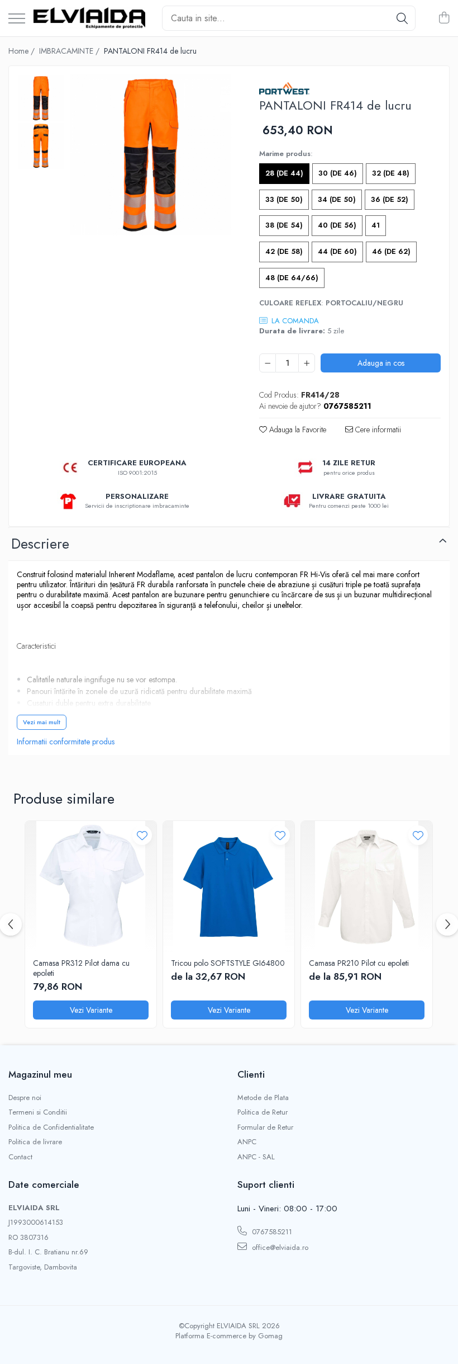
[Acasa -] (89, 18)
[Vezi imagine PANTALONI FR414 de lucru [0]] (41, 98)
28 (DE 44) (284, 173)
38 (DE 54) (284, 225)
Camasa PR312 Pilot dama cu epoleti (81, 968)
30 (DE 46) (337, 173)
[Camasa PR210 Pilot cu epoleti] (366, 886)
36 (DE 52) (389, 199)
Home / (22, 50)
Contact (20, 1157)
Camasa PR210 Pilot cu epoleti (359, 963)
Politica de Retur (262, 1112)
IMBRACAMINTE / (70, 50)
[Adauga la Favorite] (142, 835)
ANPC (246, 1142)
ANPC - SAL (256, 1157)
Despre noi (24, 1098)
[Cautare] (402, 18)
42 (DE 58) (284, 251)
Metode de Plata (263, 1098)
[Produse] (17, 19)
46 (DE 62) (391, 251)
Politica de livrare (35, 1142)
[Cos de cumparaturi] (444, 18)
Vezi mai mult (41, 722)
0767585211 (271, 1231)
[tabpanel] (150, 154)
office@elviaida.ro (279, 1247)
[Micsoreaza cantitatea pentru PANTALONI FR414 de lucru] (267, 362)
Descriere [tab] (40, 543)
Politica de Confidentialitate (51, 1127)
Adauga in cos (380, 363)
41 (375, 225)
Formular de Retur (265, 1127)
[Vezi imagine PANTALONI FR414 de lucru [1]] (41, 145)
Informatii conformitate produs (66, 742)
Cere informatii (377, 429)
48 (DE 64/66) (291, 277)
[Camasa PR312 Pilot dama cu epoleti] (90, 886)
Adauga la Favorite (296, 429)
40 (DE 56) (337, 225)
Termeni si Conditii (37, 1112)
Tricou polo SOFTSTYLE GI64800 (228, 963)
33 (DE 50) (284, 199)
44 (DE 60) (337, 251)
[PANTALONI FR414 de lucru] (150, 154)
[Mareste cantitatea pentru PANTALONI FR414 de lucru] (306, 362)
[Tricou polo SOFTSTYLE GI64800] (228, 886)
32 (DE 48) (390, 173)
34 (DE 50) (337, 199)
